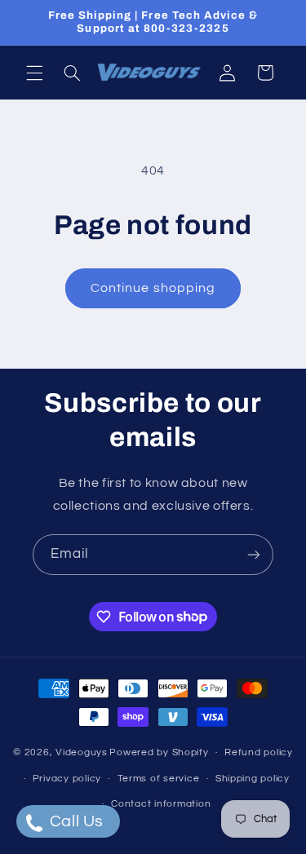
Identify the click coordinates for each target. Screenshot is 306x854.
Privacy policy (67, 778)
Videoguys (81, 752)
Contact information (161, 803)
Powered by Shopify (158, 752)
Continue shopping (153, 287)
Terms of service (159, 778)
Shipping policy (252, 778)
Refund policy (258, 752)
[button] (34, 72)
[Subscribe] (254, 554)
